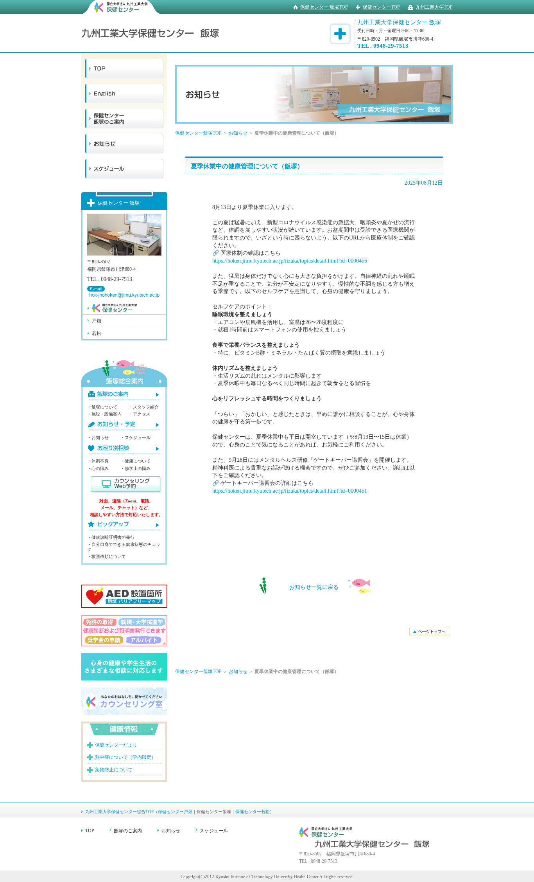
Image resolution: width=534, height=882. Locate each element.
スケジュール (214, 830)
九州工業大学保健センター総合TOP (119, 811)
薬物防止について (114, 769)
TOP (89, 830)
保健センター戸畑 (175, 811)
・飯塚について (102, 407)
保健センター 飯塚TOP (324, 7)
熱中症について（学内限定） (125, 757)
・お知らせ (98, 437)
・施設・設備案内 (104, 414)
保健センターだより (116, 745)
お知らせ (238, 133)
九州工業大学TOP (434, 7)
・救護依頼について (106, 556)
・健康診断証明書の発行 (110, 537)
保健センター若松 (252, 811)
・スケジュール (135, 437)
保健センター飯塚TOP (198, 133)
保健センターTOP (381, 7)
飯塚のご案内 (128, 830)
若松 (96, 333)
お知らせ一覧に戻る (314, 587)
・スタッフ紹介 (144, 407)
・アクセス (139, 414)
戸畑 (96, 321)
